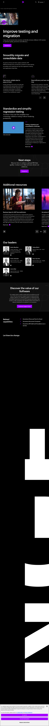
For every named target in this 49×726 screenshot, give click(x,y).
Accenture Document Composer (32, 321)
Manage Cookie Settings (25, 722)
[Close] (47, 706)
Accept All (24, 715)
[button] (24, 171)
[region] (24, 715)
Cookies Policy (20, 712)
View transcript (6, 134)
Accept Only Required (24, 718)
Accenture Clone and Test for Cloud (32, 319)
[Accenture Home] (23, 2)
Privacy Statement (28, 712)
